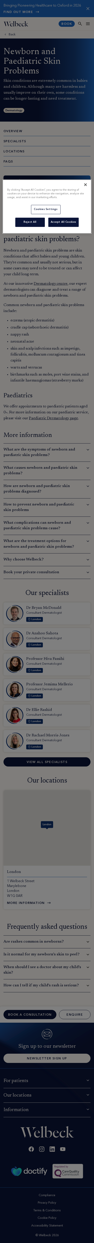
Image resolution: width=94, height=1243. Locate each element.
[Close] (85, 185)
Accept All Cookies (63, 222)
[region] (47, 206)
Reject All (30, 222)
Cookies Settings (45, 209)
